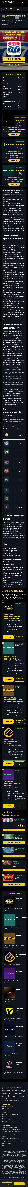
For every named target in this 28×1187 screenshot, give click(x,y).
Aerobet (19, 1062)
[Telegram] (24, 16)
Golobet (19, 1044)
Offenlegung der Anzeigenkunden (10, 1140)
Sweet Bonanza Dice (19, 820)
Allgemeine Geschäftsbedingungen (11, 1129)
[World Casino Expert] (8, 2)
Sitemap (4, 1145)
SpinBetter (20, 167)
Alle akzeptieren (19, 1184)
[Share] (18, 18)
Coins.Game (19, 728)
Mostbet (19, 1027)
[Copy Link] (16, 18)
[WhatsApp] (20, 16)
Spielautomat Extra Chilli (8, 1116)
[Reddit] (22, 16)
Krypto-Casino (5, 1108)
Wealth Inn (18, 876)
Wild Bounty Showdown (17, 862)
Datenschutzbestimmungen (9, 1127)
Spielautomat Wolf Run (8, 1121)
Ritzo (18, 990)
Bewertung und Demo (14, 830)
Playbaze (18, 603)
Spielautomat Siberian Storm (9, 1120)
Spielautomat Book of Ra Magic (10, 1114)
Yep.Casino (20, 1008)
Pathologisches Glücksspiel (9, 1133)
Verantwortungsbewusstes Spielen (11, 1131)
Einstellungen (7, 1184)
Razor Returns (19, 848)
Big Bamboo (19, 836)
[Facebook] (16, 16)
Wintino (17, 686)
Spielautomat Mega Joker (8, 1118)
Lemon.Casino (19, 644)
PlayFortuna (20, 118)
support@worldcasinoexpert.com (13, 1100)
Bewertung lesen (19, 637)
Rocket (17, 770)
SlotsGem (20, 141)
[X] (18, 16)
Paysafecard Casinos (7, 1106)
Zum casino (14, 134)
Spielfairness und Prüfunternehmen (11, 1138)
